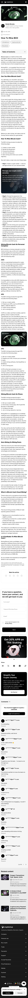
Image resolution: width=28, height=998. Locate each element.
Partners (20, 993)
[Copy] (25, 665)
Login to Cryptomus (14, 713)
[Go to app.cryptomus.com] (8, 2)
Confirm (8, 993)
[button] (14, 52)
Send (14, 629)
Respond (3, 726)
